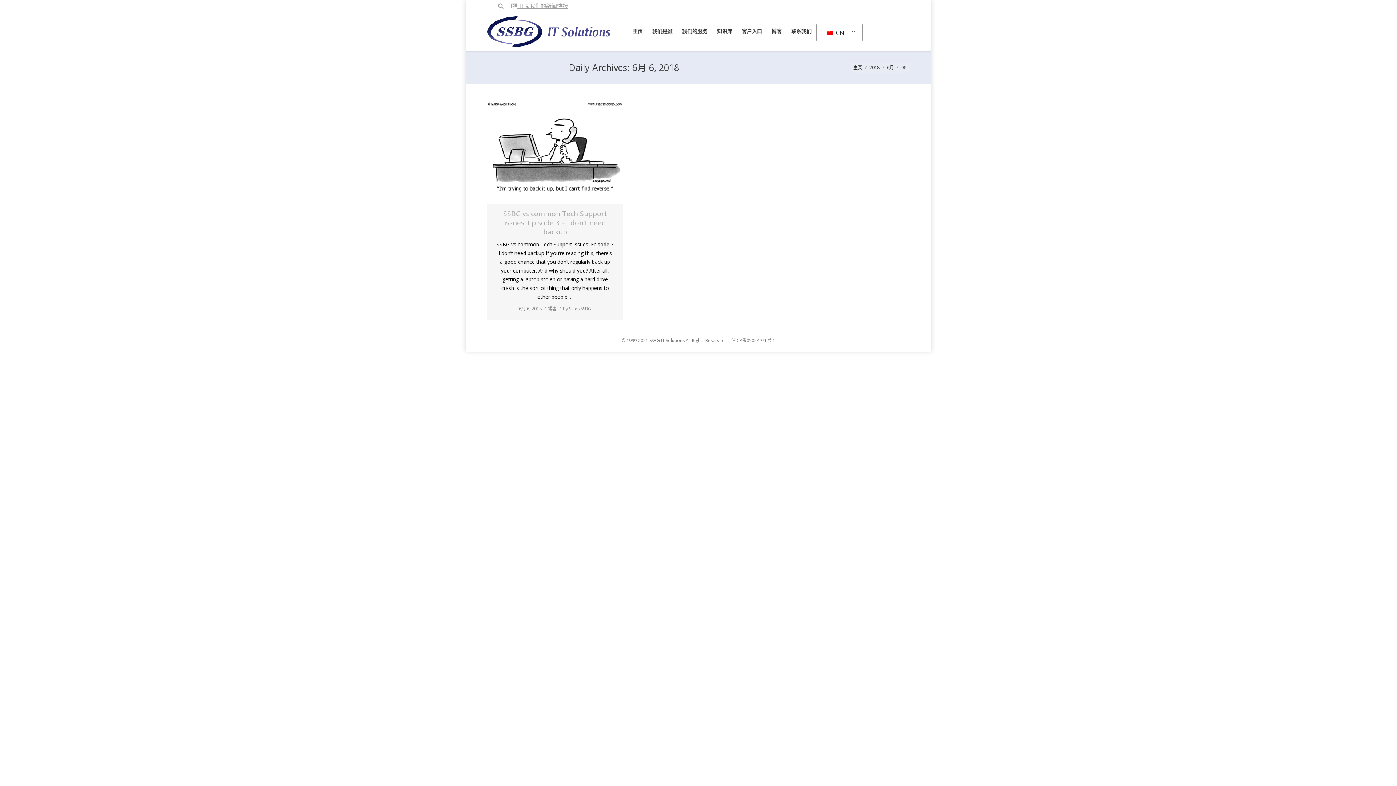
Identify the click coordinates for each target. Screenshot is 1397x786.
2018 (874, 67)
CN (839, 33)
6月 (890, 67)
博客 (552, 309)
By (577, 309)
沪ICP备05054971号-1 (753, 340)
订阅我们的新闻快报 (542, 5)
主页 (857, 67)
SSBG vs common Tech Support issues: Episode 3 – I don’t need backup (555, 223)
